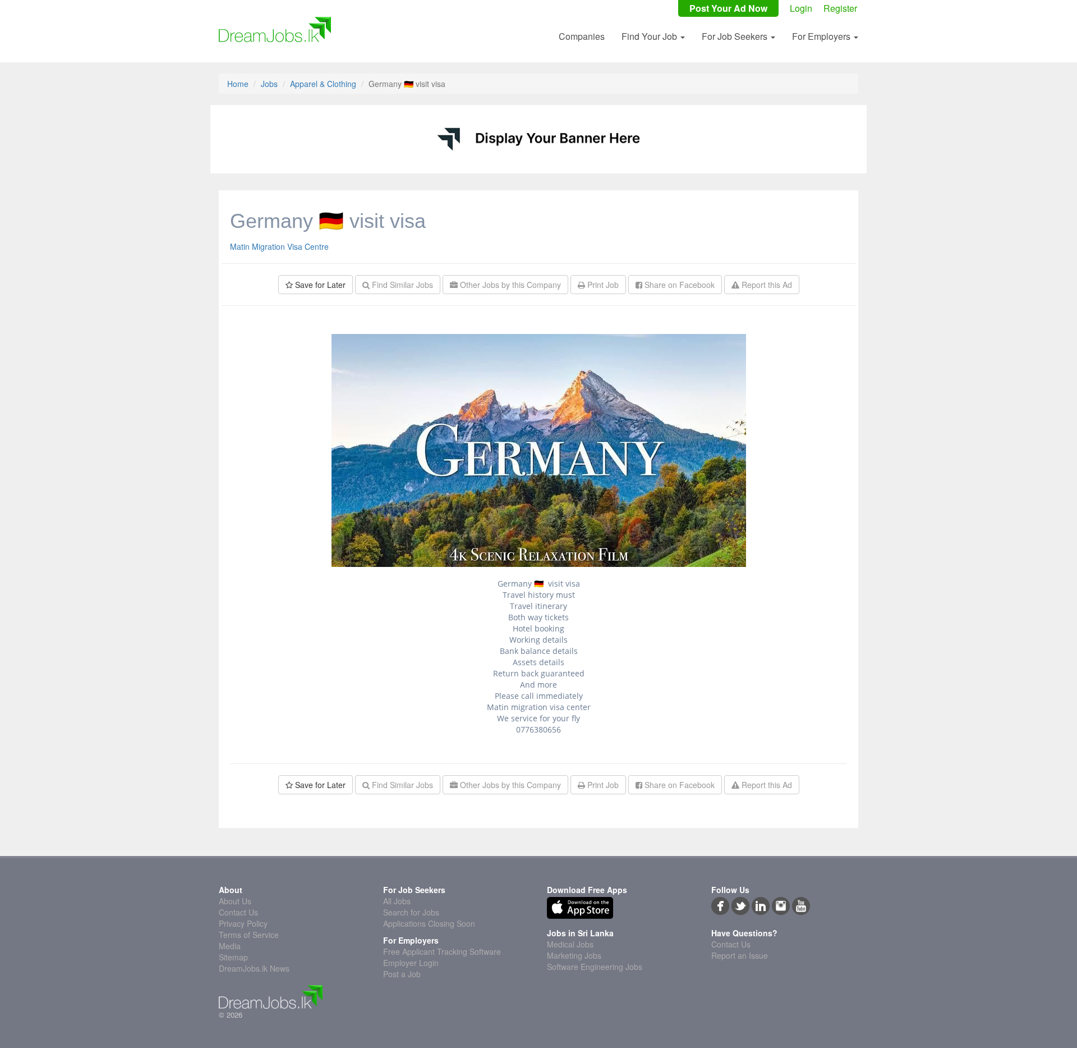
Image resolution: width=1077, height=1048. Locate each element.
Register (840, 8)
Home (237, 83)
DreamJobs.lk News (254, 968)
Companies (582, 36)
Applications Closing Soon (429, 923)
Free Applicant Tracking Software (442, 951)
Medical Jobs (570, 944)
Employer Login (411, 962)
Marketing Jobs (574, 955)
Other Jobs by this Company (509, 284)
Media (230, 945)
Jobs (269, 83)
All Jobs (397, 901)
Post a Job (402, 974)
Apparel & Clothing (323, 83)
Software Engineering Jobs (594, 966)
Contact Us (238, 912)
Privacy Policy (243, 923)
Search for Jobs (411, 912)
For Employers (822, 36)
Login (801, 8)
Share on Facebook (678, 284)
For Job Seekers (736, 36)
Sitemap (233, 957)
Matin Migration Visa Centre (279, 246)
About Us (235, 901)
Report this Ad (765, 284)
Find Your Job (650, 36)
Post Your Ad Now (728, 8)
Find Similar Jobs (401, 284)
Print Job (602, 284)
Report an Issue (739, 955)
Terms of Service (249, 934)
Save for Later (319, 284)
